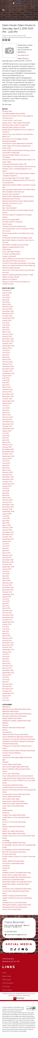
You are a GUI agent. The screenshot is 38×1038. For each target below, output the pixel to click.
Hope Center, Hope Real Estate (13, 801)
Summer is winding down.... (11, 254)
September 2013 (8, 650)
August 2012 (6, 675)
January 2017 (7, 557)
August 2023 (7, 376)
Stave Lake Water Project (11, 252)
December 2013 (8, 643)
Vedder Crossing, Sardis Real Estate (14, 896)
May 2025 (5, 327)
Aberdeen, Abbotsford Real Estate (14, 716)
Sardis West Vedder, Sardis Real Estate (15, 884)
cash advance (7, 732)
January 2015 (7, 613)
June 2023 (6, 380)
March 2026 (6, 304)
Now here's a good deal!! (10, 219)
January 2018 (7, 530)
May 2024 (5, 355)
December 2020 (8, 449)
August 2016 (6, 569)
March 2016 (6, 580)
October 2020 (7, 454)
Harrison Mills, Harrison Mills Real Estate (16, 794)
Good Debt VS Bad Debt (11, 153)
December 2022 (8, 394)
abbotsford (6, 707)
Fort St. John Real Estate (11, 773)
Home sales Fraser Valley (11, 799)
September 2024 (8, 346)
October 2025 (7, 316)
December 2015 (7, 587)
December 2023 (8, 366)
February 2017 (7, 555)
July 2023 (5, 378)
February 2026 (7, 306)
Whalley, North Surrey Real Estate (14, 902)
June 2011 (5, 700)
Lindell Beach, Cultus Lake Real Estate (15, 817)
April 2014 (5, 633)
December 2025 (8, 311)
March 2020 (6, 470)
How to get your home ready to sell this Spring (18, 166)
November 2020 (8, 452)
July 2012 (5, 677)
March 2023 (6, 387)
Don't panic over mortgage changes (15, 139)
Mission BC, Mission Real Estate (13, 831)
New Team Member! (9, 208)
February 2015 (7, 610)
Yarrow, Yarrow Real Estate (11, 909)
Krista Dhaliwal (7, 810)
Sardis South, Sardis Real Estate (13, 879)
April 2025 (5, 329)
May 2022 (5, 410)
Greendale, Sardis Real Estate (12, 785)
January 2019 (7, 502)
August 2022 (7, 403)
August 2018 (6, 514)
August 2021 (6, 431)
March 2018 (6, 525)
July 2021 (5, 433)
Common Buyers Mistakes (11, 753)
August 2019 (6, 486)
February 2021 (7, 445)
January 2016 (7, 585)
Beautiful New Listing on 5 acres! (13, 127)
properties (6, 866)
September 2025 (8, 318)
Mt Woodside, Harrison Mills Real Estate (16, 849)
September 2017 (8, 539)
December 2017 (8, 532)
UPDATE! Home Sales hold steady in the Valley (18, 263)
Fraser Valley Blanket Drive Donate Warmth (17, 776)
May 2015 (5, 603)
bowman (5, 725)
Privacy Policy (31, 993)
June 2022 (6, 408)
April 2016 (5, 578)
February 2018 (7, 527)
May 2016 (5, 576)
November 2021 (8, 424)
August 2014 (6, 624)
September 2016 (8, 567)
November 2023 (8, 369)
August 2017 (6, 541)
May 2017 (5, 548)
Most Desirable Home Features (13, 192)
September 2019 (8, 484)
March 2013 (6, 663)
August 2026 (6, 293)
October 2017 (7, 537)
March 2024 (6, 359)
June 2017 (6, 546)
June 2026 (6, 297)
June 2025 (6, 325)
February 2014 (7, 638)
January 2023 (7, 392)
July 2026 (5, 295)
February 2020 (7, 472)
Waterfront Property (9, 279)
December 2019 (8, 477)
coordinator (6, 755)
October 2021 (7, 426)
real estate (6, 868)
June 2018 (6, 518)
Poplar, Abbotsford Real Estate (13, 861)
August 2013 (6, 652)
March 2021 (6, 442)
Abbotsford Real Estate (10, 711)
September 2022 (8, 401)
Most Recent (6, 290)
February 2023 (7, 389)
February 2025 (7, 334)
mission (4, 829)
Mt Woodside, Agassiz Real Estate (14, 843)
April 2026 (5, 302)
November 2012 (8, 670)
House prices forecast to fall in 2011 (14, 164)
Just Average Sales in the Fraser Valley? (16, 178)
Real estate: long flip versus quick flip (15, 245)
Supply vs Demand (9, 256)
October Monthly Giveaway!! (12, 222)
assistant (5, 723)
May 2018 (5, 521)
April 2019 (5, 495)
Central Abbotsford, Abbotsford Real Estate (17, 737)
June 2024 (6, 352)
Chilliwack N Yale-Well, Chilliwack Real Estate (18, 741)
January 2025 (7, 336)
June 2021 (6, 435)
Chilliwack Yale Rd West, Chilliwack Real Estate (18, 751)
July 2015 (5, 599)
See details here (23, 55)
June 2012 (6, 679)
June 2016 (5, 573)
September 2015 (8, 594)
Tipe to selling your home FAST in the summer (18, 259)
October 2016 (7, 564)
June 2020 (6, 463)
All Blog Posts (7, 111)
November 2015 (7, 590)
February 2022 (7, 417)
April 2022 (6, 412)
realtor (4, 870)
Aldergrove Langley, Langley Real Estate (16, 721)
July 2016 (5, 571)
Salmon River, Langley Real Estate (14, 875)
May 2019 (5, 493)
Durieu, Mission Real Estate (11, 764)
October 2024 (7, 343)
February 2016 (7, 583)
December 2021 (8, 422)
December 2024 (8, 339)
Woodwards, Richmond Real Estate (14, 907)
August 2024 (7, 348)
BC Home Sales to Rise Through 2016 (15, 125)
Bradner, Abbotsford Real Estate (13, 727)
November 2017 (8, 534)
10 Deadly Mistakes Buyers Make (13, 113)
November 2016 (7, 562)
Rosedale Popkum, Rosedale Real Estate (16, 872)
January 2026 (7, 309)
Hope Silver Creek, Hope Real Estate (15, 803)
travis (4, 893)
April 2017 (5, 550)
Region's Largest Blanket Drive (13, 247)
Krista (4, 808)
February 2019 (7, 500)
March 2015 (6, 608)
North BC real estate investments (14, 852)
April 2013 (5, 661)
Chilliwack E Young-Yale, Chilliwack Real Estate (18, 739)
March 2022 (6, 415)
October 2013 (7, 647)
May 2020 (5, 465)
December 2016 (7, 560)
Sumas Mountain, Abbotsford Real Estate (16, 889)
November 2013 (8, 645)
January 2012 (7, 686)
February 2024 (7, 362)
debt (4, 760)
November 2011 (7, 689)
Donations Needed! (9, 141)
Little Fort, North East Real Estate (14, 822)
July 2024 (5, 350)
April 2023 (6, 385)
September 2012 (8, 673)
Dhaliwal (5, 762)
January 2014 (7, 640)
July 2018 (5, 516)
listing (4, 820)
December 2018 (8, 505)
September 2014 (8, 622)
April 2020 (6, 468)
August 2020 (7, 458)
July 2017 (5, 544)
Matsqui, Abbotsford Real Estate (13, 826)
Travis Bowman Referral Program (14, 261)
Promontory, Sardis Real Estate (13, 863)
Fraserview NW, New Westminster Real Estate (18, 778)
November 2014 (8, 617)
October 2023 (7, 371)
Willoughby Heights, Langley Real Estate (16, 905)
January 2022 (7, 419)
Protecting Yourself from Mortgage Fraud (17, 238)
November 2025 (8, 313)
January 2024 (7, 364)
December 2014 (8, 615)
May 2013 (5, 659)
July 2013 (5, 654)
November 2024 (8, 341)
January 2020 (7, 475)
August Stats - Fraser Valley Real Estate (16, 123)
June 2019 (6, 491)
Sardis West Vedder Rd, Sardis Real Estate (17, 882)
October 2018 (7, 509)
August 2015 (6, 597)
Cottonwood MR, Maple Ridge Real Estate (17, 757)
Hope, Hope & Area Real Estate (13, 806)
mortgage (5, 840)
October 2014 (7, 620)
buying (4, 730)
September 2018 (8, 511)
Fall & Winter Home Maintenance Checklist (17, 143)
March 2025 (6, 332)
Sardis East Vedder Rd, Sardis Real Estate (16, 877)
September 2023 (8, 373)
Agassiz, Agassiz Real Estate (11, 718)
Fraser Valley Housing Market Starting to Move (18, 150)
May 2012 (5, 682)
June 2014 (6, 629)
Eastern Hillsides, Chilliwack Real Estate (16, 769)
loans (4, 824)
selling (4, 886)
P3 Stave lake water (9, 854)
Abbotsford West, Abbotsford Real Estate (16, 714)
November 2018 (8, 507)
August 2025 (6, 320)
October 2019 (7, 481)
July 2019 (5, 488)
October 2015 (7, 592)
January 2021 (7, 447)
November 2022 (8, 396)
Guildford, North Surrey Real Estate (15, 787)
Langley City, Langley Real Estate (13, 815)
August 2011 (6, 696)
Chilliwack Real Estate (10, 744)
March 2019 (6, 498)
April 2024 (6, 357)
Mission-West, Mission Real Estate (13, 833)
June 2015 (5, 601)
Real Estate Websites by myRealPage (19, 995)
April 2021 (5, 440)
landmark (5, 813)
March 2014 (6, 636)
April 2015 (5, 606)
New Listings (6, 206)
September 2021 (8, 429)
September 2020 (8, 456)
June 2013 (6, 656)
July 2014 (5, 626)
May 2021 (5, 438)
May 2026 (5, 300)
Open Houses (7, 224)
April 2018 (5, 523)
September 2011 (8, 693)
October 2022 (7, 399)
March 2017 (6, 553)
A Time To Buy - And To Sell (12, 120)
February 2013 (7, 666)
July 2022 (5, 405)
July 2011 (5, 698)
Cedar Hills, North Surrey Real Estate (15, 734)
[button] (11, 949)
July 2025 (5, 323)
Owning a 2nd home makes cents (14, 226)
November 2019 (8, 479)
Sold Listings (6, 249)
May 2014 (5, 631)
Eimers (4, 771)
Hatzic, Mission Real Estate (11, 796)
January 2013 (7, 668)
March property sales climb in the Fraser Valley (18, 189)
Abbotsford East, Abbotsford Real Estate (20, 37)
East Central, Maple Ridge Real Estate (15, 767)
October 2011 (7, 691)
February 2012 (7, 684)
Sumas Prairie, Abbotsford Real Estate (15, 891)
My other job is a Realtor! (11, 194)
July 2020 (5, 461)
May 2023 (5, 382)
